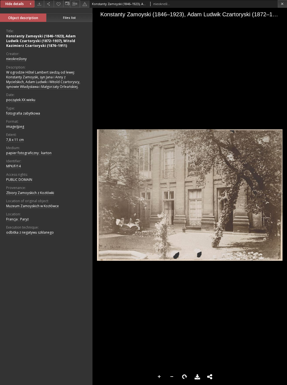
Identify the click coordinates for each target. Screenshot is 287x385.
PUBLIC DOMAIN (19, 179)
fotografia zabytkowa (23, 113)
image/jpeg (15, 126)
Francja (12, 219)
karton (46, 153)
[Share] (49, 4)
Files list (69, 17)
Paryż (24, 219)
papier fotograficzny (22, 153)
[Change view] (66, 4)
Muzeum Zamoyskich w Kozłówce (32, 206)
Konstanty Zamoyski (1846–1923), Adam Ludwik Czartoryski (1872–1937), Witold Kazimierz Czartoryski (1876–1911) (41, 41)
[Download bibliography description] (75, 4)
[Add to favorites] (58, 4)
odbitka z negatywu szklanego (30, 232)
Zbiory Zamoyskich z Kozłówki (30, 192)
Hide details (14, 3)
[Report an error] (84, 4)
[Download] (39, 4)
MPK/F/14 (13, 166)
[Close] (282, 4)
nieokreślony (16, 58)
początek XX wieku (20, 99)
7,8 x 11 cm (15, 139)
